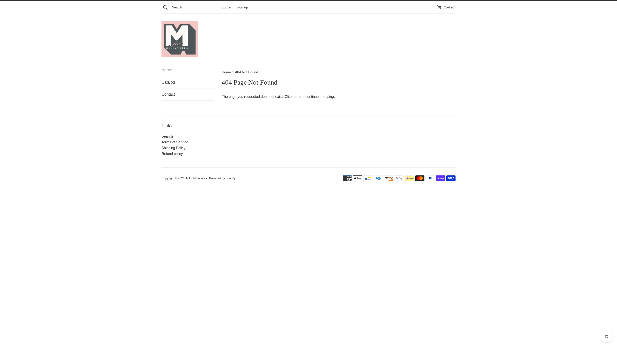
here (297, 96)
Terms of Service (174, 142)
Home (166, 70)
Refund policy (172, 154)
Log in (226, 7)
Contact (168, 94)
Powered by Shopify (222, 178)
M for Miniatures (197, 178)
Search (167, 136)
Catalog (168, 82)
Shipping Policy (173, 148)
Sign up (242, 7)
